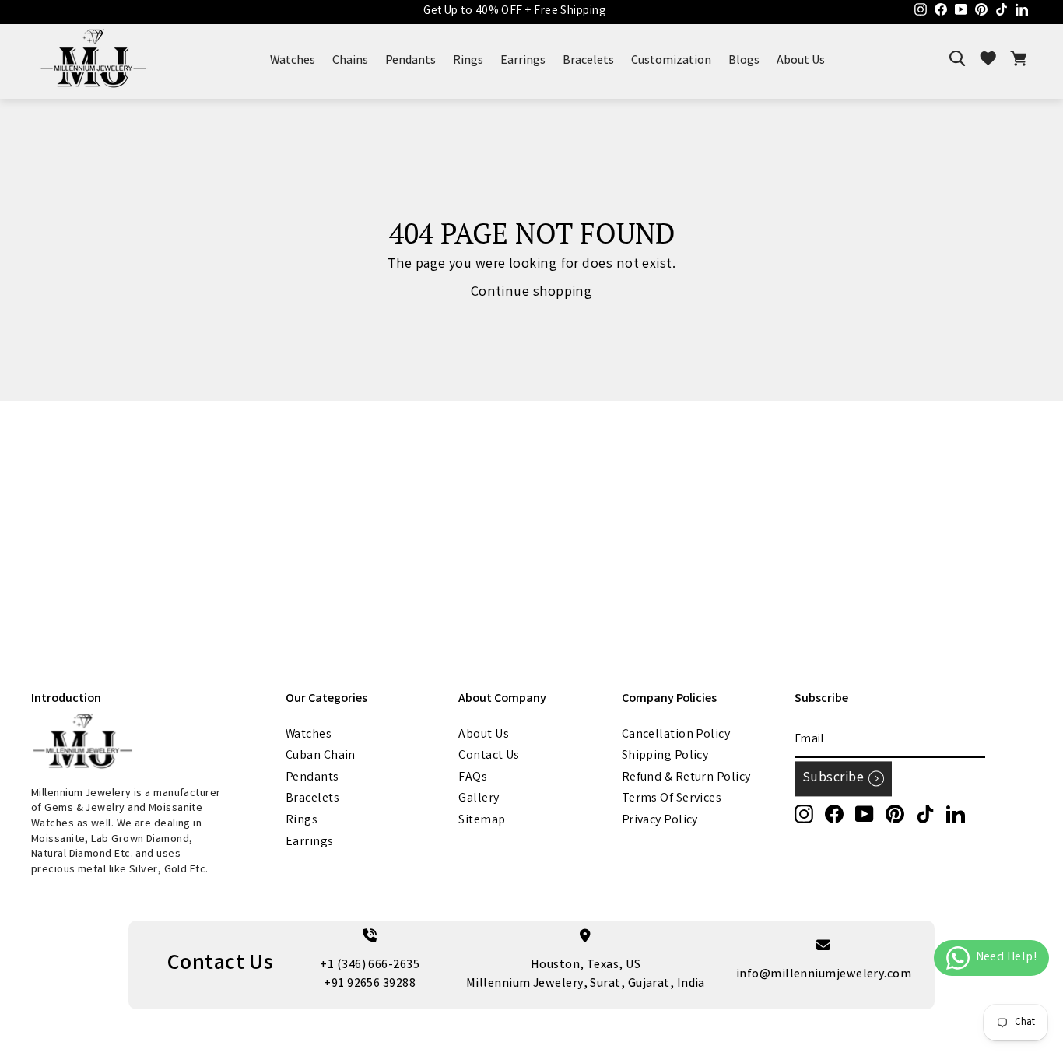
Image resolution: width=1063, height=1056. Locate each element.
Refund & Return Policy (686, 778)
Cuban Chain (321, 756)
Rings (468, 61)
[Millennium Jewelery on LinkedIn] (955, 814)
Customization (671, 61)
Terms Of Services (672, 799)
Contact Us (489, 756)
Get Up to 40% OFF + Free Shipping (514, 11)
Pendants (410, 61)
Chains (350, 61)
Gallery (478, 799)
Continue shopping (532, 293)
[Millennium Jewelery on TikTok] (925, 814)
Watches (292, 61)
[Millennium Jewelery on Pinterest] (895, 814)
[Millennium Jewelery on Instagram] (804, 814)
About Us (801, 61)
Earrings (523, 61)
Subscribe (833, 778)
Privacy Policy (660, 821)
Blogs (744, 61)
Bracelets (588, 61)
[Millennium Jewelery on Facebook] (834, 814)
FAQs (472, 778)
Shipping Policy (665, 756)
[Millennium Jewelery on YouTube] (864, 814)
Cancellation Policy (676, 735)
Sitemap (481, 821)
